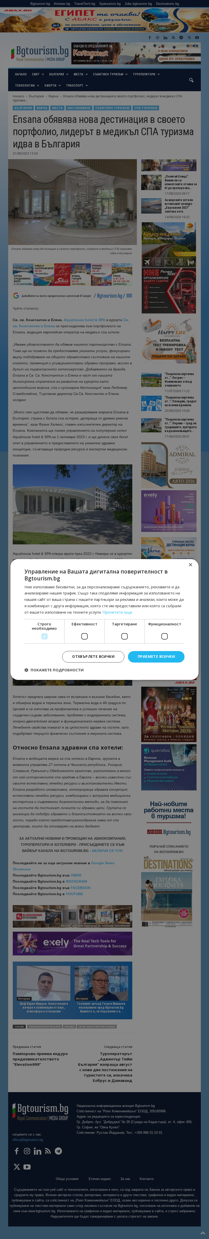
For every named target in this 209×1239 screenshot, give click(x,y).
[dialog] (104, 619)
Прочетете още (117, 612)
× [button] (190, 565)
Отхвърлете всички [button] (93, 656)
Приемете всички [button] (156, 656)
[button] (54, 670)
